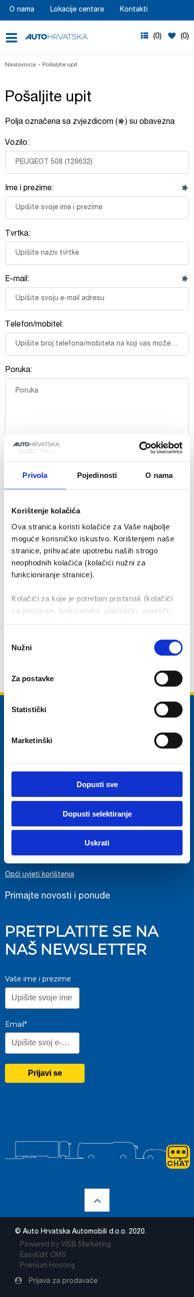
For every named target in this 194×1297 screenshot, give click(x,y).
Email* (16, 1024)
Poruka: (18, 371)
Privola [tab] (34, 475)
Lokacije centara (77, 9)
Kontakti (134, 9)
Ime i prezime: (29, 189)
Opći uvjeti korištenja (39, 874)
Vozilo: (17, 143)
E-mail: (17, 280)
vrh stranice (97, 1200)
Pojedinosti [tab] (97, 475)
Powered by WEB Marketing (65, 1245)
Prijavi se (45, 1073)
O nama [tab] (159, 475)
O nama (21, 9)
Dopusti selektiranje (97, 813)
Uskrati (97, 843)
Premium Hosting (47, 1266)
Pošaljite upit (60, 65)
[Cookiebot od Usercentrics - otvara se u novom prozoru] (140, 447)
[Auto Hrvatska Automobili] (56, 36)
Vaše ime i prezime (38, 978)
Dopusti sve (97, 784)
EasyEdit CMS (43, 1255)
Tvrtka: (17, 234)
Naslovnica (20, 65)
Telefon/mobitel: (34, 325)
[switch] (168, 678)
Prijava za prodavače (62, 1281)
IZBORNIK (14, 38)
